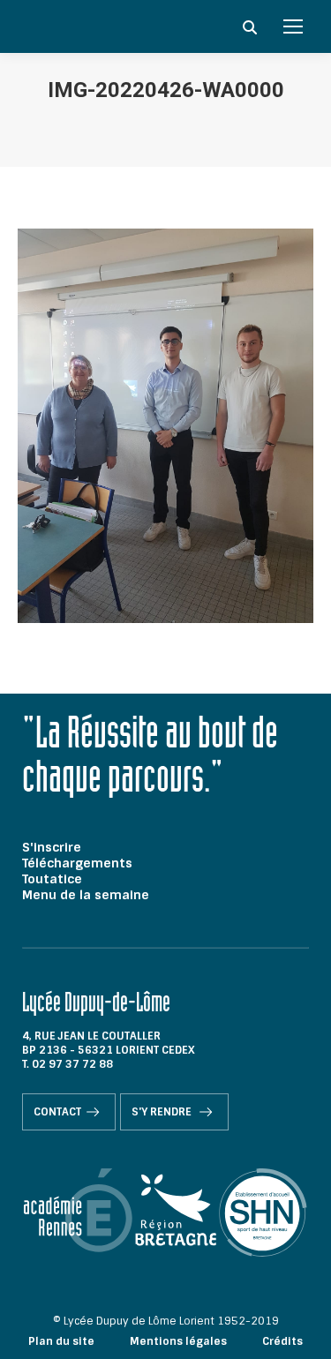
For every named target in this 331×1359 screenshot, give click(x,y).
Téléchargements (77, 863)
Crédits (282, 1341)
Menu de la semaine (85, 895)
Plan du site (61, 1341)
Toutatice (52, 879)
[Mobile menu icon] (293, 26)
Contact (57, 1112)
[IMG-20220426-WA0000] (165, 426)
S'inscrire (51, 847)
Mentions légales (178, 1341)
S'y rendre (163, 1112)
